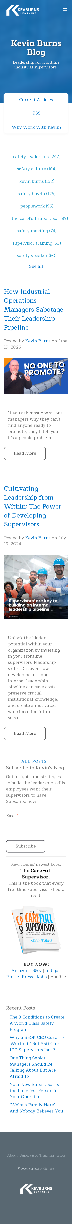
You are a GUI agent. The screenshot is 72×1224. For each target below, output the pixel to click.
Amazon (20, 970)
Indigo (52, 970)
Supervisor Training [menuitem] (37, 1155)
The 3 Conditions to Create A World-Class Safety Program (37, 1023)
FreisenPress (20, 976)
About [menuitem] (12, 1155)
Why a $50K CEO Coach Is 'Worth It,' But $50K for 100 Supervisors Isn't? (37, 1043)
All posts (34, 761)
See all (36, 266)
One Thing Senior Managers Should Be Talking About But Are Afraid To (33, 1067)
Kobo (42, 976)
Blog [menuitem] (61, 1155)
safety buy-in (37, 193)
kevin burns (36, 181)
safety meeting (37, 230)
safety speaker (37, 255)
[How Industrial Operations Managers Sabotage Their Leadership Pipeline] (36, 403)
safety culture (37, 169)
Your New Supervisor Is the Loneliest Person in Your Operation (34, 1091)
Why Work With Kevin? (36, 127)
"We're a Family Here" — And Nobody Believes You (36, 1108)
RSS (36, 113)
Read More (25, 453)
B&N (37, 970)
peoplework (36, 206)
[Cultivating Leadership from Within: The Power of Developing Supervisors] (36, 627)
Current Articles (36, 99)
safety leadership (36, 156)
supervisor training (37, 243)
